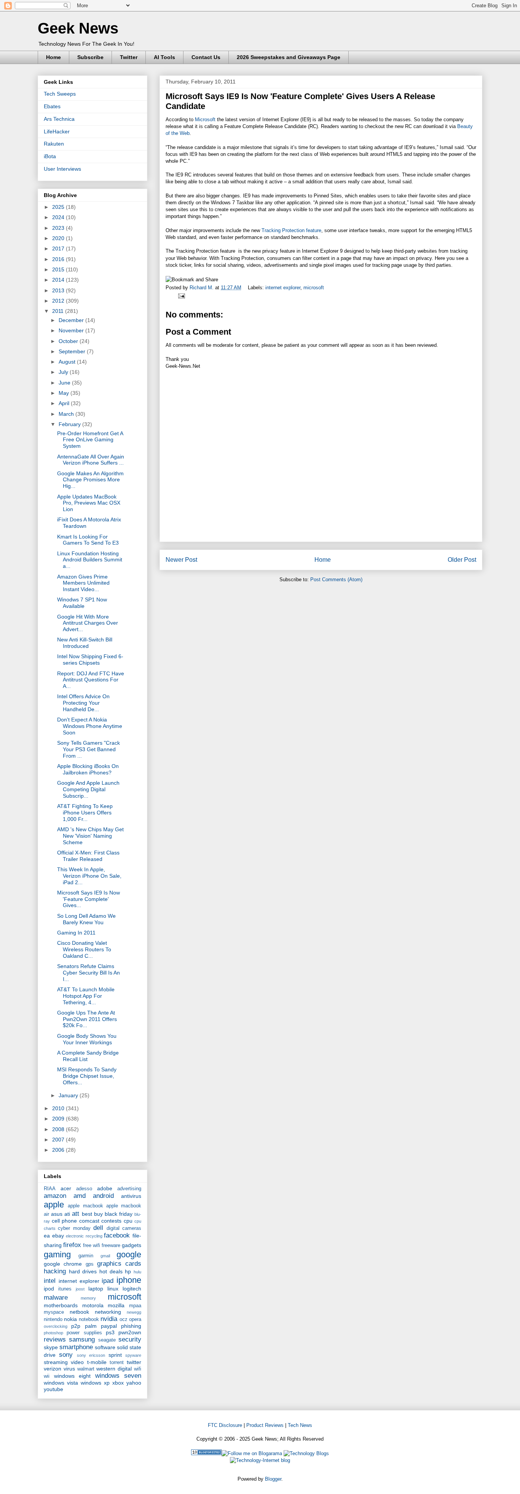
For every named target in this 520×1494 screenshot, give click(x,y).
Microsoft (205, 119)
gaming (57, 1254)
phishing (131, 1326)
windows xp (95, 1383)
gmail (105, 1256)
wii (46, 1376)
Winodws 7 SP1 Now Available (82, 602)
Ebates (52, 106)
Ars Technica (59, 119)
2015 (59, 269)
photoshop (53, 1332)
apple (54, 1204)
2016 (59, 259)
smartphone (76, 1347)
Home (53, 57)
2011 (58, 311)
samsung (82, 1339)
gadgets (131, 1245)
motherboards (61, 1305)
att (75, 1213)
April (65, 403)
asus (56, 1214)
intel (50, 1280)
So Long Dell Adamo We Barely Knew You (86, 919)
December (72, 320)
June (65, 383)
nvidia (108, 1318)
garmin (85, 1255)
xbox (118, 1383)
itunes (65, 1289)
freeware (111, 1245)
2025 (59, 207)
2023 (59, 228)
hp (128, 1271)
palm (91, 1326)
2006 (59, 1150)
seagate (107, 1340)
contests (111, 1221)
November (72, 330)
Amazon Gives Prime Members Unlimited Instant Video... (83, 583)
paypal (109, 1326)
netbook (79, 1312)
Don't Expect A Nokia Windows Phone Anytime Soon (89, 726)
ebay (58, 1236)
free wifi (91, 1245)
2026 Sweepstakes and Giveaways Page (288, 57)
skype (51, 1347)
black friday (118, 1214)
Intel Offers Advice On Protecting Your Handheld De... (83, 702)
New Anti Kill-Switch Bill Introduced (84, 642)
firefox (72, 1245)
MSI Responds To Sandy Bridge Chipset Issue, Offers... (86, 1075)
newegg (134, 1312)
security (129, 1339)
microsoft (313, 287)
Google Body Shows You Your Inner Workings (86, 1039)
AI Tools (164, 57)
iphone (128, 1280)
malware (56, 1297)
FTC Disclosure (225, 1425)
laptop (95, 1289)
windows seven (118, 1375)
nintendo (53, 1319)
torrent (117, 1362)
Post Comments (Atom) (336, 579)
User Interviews (62, 169)
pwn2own (129, 1332)
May (64, 393)
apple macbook (85, 1206)
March (67, 414)
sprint (115, 1355)
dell (98, 1227)
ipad (107, 1280)
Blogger (273, 1479)
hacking (55, 1271)
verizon (52, 1369)
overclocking (55, 1326)
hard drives (83, 1271)
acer (66, 1188)
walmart (85, 1369)
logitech (132, 1289)
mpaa (135, 1305)
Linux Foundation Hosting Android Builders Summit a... (89, 559)
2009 (59, 1119)
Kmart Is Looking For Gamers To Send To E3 (88, 540)
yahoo (133, 1383)
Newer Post (181, 559)
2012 (59, 301)
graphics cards (119, 1263)
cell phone (64, 1221)
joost (80, 1289)
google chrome (63, 1264)
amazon (55, 1195)
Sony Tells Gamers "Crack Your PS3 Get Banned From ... (88, 749)
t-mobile (97, 1362)
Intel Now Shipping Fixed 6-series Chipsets (90, 659)
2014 (59, 280)
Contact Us (205, 57)
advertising (129, 1188)
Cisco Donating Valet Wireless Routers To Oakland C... (84, 949)
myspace (54, 1312)
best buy (92, 1214)
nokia (70, 1319)
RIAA (50, 1188)
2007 (59, 1140)
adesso (84, 1188)
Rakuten (54, 144)
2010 (59, 1108)
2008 (59, 1129)
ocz (124, 1319)
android (103, 1195)
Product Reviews (265, 1425)
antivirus (131, 1196)
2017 (59, 248)
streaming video (64, 1362)
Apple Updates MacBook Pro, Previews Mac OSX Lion (88, 503)
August (68, 362)
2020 (59, 238)
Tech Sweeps (60, 94)
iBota (50, 156)
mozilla (116, 1305)
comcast (89, 1221)
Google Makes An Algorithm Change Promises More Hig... (90, 479)
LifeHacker (57, 131)
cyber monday (74, 1228)
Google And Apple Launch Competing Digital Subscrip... (88, 789)
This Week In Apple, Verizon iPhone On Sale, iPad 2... (89, 875)
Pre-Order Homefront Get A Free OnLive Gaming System (90, 439)
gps (90, 1264)
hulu (137, 1272)
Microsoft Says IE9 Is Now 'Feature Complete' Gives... (88, 899)
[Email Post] (180, 295)
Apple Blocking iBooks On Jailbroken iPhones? (88, 769)
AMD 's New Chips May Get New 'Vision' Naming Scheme (90, 835)
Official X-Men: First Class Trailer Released (88, 856)
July (64, 372)
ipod (49, 1289)
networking (108, 1312)
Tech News (300, 1425)
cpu (128, 1221)
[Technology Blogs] (306, 1453)
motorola (93, 1305)
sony (66, 1354)
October (69, 341)
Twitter (128, 57)
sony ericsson (91, 1355)
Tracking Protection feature (291, 230)
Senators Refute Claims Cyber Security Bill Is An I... (88, 972)
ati (67, 1214)
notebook (89, 1319)
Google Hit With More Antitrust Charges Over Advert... (87, 623)
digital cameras (124, 1228)
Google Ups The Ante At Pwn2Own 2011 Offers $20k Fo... (87, 1019)
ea (47, 1236)
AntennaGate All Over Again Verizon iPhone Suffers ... (90, 460)
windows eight (72, 1376)
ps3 (110, 1332)
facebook (117, 1235)
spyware (133, 1355)
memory (88, 1298)
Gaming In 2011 (76, 933)
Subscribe (90, 57)
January (69, 1095)
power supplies (84, 1332)
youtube (53, 1389)
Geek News (78, 28)
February (70, 424)
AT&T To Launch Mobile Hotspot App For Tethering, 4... (86, 995)
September (73, 351)
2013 (59, 290)
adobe (104, 1188)
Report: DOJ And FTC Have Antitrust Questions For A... (90, 679)
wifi (137, 1369)
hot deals (111, 1271)
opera (135, 1319)
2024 (59, 217)
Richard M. (202, 287)
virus (69, 1369)
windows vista (61, 1383)
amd (79, 1195)
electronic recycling (84, 1236)
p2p (75, 1326)
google (128, 1254)
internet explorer (282, 287)
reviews (55, 1339)
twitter (134, 1362)
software (105, 1347)
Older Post (462, 559)
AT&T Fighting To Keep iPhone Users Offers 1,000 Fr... (85, 812)
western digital (114, 1369)
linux (112, 1289)
